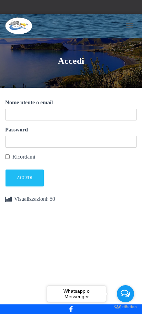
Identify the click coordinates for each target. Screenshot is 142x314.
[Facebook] (71, 309)
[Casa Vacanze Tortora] (21, 25)
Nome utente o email (29, 102)
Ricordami (23, 157)
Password (16, 129)
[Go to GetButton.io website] (125, 307)
